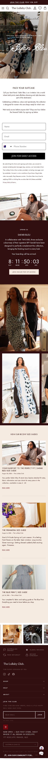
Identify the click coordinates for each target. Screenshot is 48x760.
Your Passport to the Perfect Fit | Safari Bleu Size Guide (22, 469)
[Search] (9, 8)
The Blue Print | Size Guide (14, 592)
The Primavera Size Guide (14, 530)
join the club (17, 2)
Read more (6, 488)
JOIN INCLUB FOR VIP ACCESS (24, 272)
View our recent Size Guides (23, 434)
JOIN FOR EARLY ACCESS (24, 156)
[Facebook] (13, 674)
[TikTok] (9, 674)
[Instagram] (4, 674)
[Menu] (3, 8)
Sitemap (35, 755)
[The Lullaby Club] (21, 8)
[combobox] (7, 146)
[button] (41, 753)
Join (40, 715)
